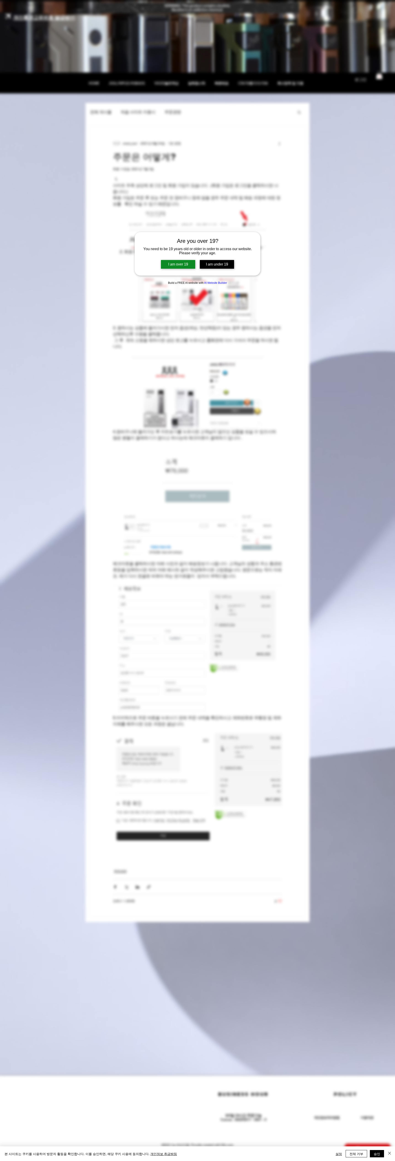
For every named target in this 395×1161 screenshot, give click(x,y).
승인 (377, 1153)
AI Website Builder (215, 282)
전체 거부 (356, 1153)
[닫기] (389, 1153)
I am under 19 (217, 264)
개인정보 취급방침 (163, 1153)
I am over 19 (178, 264)
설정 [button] (339, 1153)
